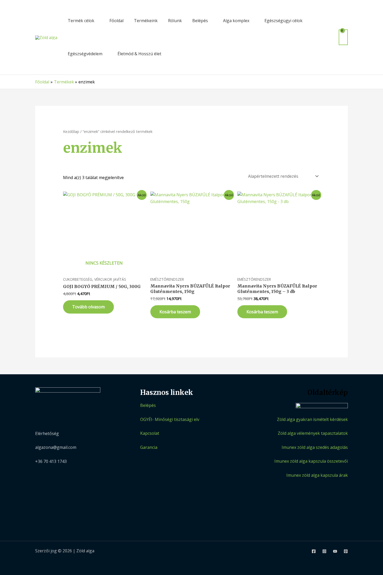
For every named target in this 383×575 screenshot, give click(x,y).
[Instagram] (324, 551)
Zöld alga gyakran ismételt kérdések (312, 419)
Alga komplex (236, 20)
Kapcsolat (149, 433)
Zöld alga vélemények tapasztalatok (313, 433)
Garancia (148, 447)
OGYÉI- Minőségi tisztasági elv (169, 419)
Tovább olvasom (88, 307)
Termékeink (146, 20)
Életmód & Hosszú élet (139, 54)
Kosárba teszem (175, 312)
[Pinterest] (346, 551)
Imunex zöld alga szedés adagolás (315, 447)
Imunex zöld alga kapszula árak (317, 475)
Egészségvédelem (85, 54)
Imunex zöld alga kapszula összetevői (311, 461)
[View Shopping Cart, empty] (343, 37)
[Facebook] (314, 551)
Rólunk (175, 20)
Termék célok (81, 20)
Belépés (200, 20)
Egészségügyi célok (283, 20)
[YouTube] (335, 551)
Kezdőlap (71, 131)
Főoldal (116, 20)
